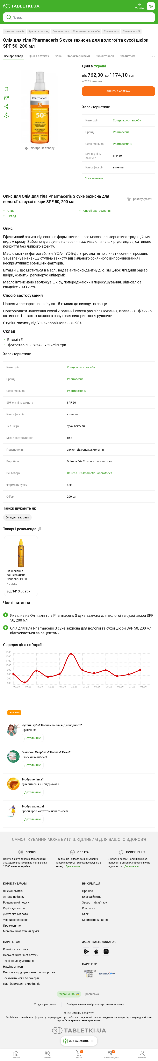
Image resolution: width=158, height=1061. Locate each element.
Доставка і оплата (15, 914)
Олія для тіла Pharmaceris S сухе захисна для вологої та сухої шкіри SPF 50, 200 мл (76, 43)
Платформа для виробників (21, 983)
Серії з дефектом (14, 908)
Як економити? (13, 891)
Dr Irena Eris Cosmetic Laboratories (89, 473)
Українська (67, 994)
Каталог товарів (14, 31)
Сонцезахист (61, 31)
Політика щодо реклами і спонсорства (29, 972)
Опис (10, 211)
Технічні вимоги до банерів (21, 978)
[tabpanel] (79, 257)
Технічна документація (18, 960)
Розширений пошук (16, 902)
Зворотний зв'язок (94, 902)
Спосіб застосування (97, 211)
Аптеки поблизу (13, 896)
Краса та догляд (38, 31)
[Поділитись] (6, 106)
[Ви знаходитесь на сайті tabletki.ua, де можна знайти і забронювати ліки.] (21, 6)
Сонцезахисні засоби (86, 31)
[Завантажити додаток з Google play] (86, 951)
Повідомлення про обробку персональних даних (95, 1004)
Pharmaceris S (131, 31)
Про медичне (12, 925)
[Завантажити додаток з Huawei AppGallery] (106, 951)
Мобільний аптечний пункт (21, 931)
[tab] (13, 56)
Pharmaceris (111, 31)
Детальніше (73, 866)
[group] (118, 73)
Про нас (87, 891)
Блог (85, 914)
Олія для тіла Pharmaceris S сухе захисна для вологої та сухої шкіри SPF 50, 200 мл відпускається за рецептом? (80, 630)
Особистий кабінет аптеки (20, 955)
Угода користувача (45, 1004)
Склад (11, 216)
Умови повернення (15, 919)
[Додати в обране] (6, 89)
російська (92, 994)
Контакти (88, 908)
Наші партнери (13, 966)
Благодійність (91, 896)
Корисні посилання (95, 919)
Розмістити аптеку (15, 949)
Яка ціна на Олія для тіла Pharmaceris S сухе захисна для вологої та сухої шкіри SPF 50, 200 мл (81, 617)
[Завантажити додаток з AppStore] (96, 951)
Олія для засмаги (17, 517)
